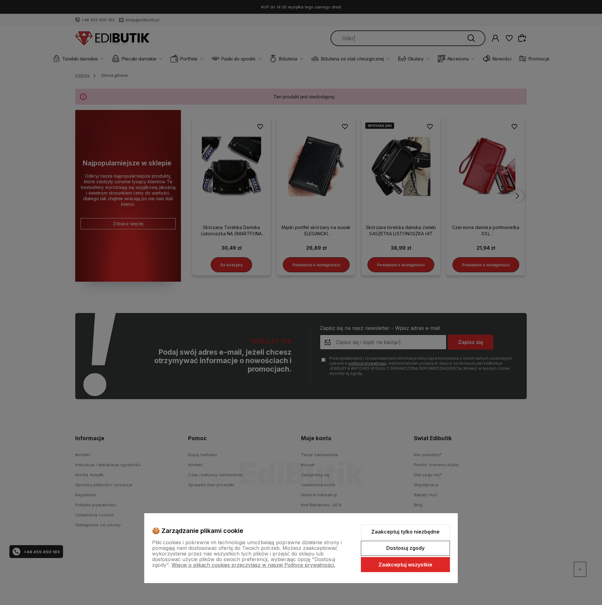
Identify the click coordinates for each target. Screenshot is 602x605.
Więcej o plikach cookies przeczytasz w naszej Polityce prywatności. (253, 565)
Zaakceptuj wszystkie (405, 564)
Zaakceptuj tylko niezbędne (405, 532)
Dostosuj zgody (405, 548)
